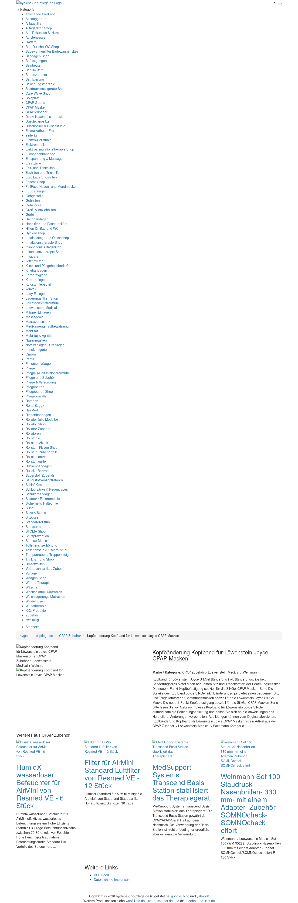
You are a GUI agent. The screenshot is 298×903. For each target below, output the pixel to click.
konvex (31, 289)
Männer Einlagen (38, 312)
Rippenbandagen (38, 414)
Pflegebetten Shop (39, 391)
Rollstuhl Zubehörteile (42, 452)
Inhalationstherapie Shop (44, 242)
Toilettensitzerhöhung (41, 545)
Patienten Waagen (39, 363)
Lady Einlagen (36, 293)
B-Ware (31, 42)
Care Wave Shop (38, 93)
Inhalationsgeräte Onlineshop (47, 237)
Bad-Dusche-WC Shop (42, 46)
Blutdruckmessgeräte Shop (45, 88)
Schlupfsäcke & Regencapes (47, 489)
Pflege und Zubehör (40, 377)
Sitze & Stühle (36, 512)
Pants (30, 358)
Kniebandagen (36, 270)
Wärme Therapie (38, 582)
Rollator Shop (36, 424)
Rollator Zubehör (38, 428)
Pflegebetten (35, 386)
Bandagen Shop (37, 56)
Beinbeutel (33, 65)
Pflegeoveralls (36, 396)
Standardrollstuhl (38, 522)
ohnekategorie (36, 349)
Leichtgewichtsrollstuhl (42, 303)
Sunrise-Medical (37, 540)
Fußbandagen (36, 191)
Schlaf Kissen (35, 484)
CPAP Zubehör (36, 111)
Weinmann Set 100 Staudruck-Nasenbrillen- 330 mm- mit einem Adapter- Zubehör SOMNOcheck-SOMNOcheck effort (250, 803)
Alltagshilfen (34, 23)
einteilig (31, 135)
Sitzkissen (33, 517)
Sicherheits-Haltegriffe (42, 503)
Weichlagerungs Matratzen (45, 596)
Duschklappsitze (38, 121)
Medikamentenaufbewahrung (47, 326)
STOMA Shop (36, 531)
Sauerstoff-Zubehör (40, 475)
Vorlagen (32, 573)
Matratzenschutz (38, 321)
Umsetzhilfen (35, 563)
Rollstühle (33, 438)
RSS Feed (101, 874)
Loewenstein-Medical (41, 307)
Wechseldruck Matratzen (44, 591)
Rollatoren (33, 433)
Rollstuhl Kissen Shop (42, 447)
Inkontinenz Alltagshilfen (43, 247)
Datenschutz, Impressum (112, 879)
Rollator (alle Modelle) (42, 419)
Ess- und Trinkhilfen (40, 167)
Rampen (32, 400)
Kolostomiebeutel (38, 284)
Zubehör (32, 615)
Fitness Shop (35, 181)
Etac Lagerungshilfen (41, 177)
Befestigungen (36, 60)
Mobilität (32, 330)
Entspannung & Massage (44, 158)
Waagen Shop (36, 577)
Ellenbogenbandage (40, 153)
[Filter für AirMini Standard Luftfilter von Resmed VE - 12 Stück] (103, 746)
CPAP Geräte (35, 102)
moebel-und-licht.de (200, 900)
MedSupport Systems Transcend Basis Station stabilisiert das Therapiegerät (181, 782)
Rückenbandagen (39, 466)
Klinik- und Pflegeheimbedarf (47, 265)
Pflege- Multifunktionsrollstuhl (47, 372)
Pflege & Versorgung (41, 382)
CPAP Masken (36, 107)
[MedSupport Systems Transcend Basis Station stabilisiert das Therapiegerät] (171, 748)
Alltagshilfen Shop (39, 28)
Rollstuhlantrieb (37, 456)
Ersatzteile (33, 163)
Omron (31, 354)
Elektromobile (36, 144)
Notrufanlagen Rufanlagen (45, 344)
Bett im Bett (34, 70)
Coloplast (32, 98)
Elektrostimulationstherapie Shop (50, 149)
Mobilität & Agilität (39, 335)
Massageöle (35, 317)
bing (186, 896)
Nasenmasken (36, 340)
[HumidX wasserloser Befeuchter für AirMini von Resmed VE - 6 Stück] (35, 748)
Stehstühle (33, 526)
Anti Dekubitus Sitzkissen (44, 32)
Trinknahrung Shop (40, 559)
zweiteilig (32, 619)
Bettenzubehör (36, 74)
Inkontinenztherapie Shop (44, 251)
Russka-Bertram (38, 470)
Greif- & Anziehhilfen (41, 209)
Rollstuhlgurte (36, 461)
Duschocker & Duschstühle (45, 125)
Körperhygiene (36, 275)
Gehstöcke (33, 205)
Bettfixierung (35, 79)
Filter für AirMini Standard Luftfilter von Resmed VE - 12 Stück (112, 773)
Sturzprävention (37, 536)
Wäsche (31, 587)
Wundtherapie (36, 605)
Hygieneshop (35, 233)
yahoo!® (203, 896)
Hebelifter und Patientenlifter (47, 223)
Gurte (30, 214)
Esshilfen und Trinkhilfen (43, 172)
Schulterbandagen (39, 494)
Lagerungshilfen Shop (42, 298)
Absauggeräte (36, 18)
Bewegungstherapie (40, 84)
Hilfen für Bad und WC (42, 228)
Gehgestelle (34, 195)
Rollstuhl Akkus (37, 442)
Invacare (32, 256)
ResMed (32, 410)
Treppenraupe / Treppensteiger (49, 554)
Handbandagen (37, 219)
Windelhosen (35, 601)
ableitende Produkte (40, 14)
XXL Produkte (36, 610)
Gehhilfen (33, 200)
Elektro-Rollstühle (38, 139)
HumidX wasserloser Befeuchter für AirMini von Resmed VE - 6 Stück (40, 786)
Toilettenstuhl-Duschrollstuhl (46, 549)
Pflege (30, 368)
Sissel (30, 508)
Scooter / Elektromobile (43, 498)
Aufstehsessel (36, 37)
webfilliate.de (135, 900)
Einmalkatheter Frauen (42, 130)
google (176, 896)
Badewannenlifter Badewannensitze (52, 51)
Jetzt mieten (35, 261)
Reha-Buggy (35, 405)
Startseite (33, 626)
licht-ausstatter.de (160, 900)
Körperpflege (35, 279)
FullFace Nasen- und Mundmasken (52, 186)
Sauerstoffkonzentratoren (44, 480)
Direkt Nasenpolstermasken (46, 116)
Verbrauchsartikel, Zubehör (46, 568)
